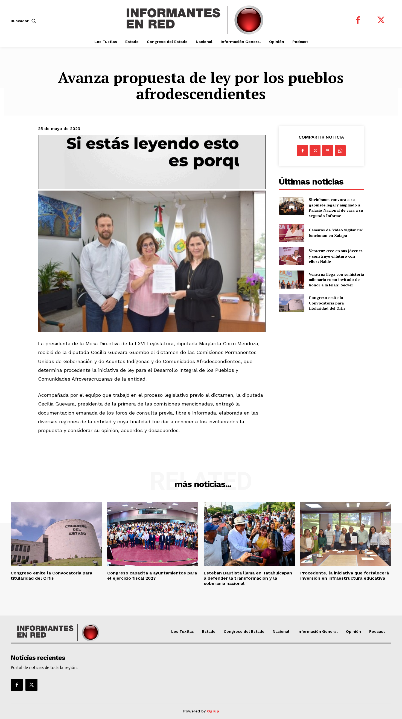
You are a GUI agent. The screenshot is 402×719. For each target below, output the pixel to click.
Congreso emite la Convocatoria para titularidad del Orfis (327, 303)
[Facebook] (358, 20)
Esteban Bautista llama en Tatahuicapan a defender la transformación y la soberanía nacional (248, 578)
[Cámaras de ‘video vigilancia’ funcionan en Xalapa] (291, 232)
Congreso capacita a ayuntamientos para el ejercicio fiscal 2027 (152, 575)
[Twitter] (381, 20)
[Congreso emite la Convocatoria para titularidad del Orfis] (291, 303)
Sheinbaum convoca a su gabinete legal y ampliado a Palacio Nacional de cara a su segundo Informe (336, 207)
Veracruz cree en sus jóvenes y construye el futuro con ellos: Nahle (336, 256)
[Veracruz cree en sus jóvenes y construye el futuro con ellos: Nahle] (291, 256)
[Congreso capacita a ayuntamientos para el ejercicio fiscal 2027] (152, 534)
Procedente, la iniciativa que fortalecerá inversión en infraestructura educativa (344, 575)
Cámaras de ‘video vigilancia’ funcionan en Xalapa (336, 232)
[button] (24, 21)
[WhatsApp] (340, 150)
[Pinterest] (327, 150)
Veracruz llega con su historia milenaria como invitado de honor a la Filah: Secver (336, 279)
